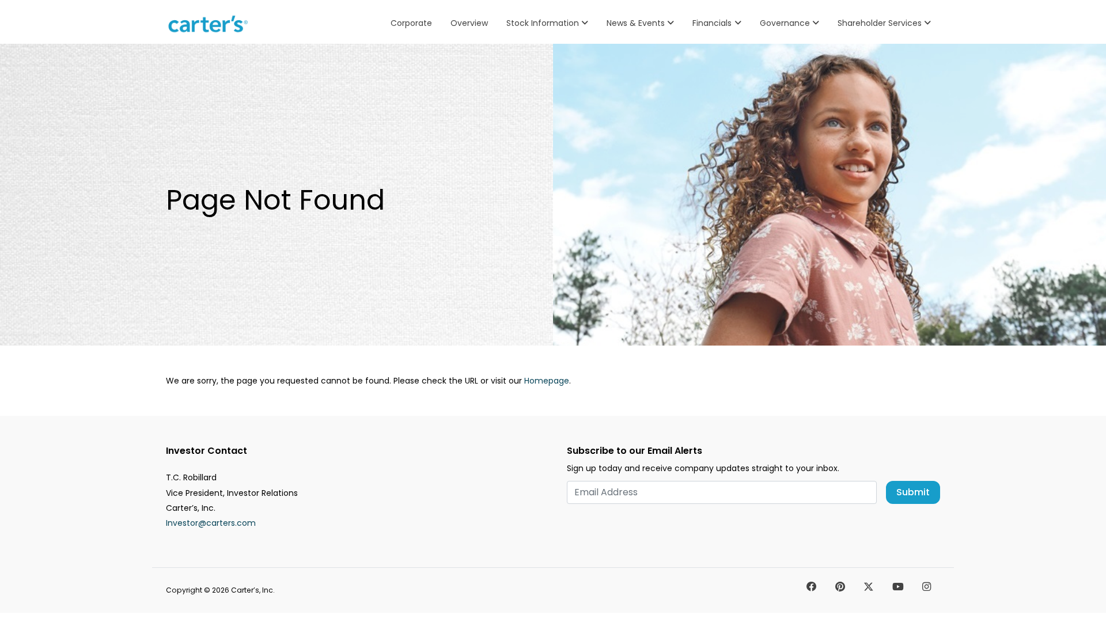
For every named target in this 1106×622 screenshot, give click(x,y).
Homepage (546, 380)
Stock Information (542, 23)
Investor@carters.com (211, 523)
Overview (469, 23)
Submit (913, 492)
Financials (712, 23)
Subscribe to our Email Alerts (634, 450)
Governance (785, 23)
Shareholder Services (880, 23)
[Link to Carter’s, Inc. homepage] (210, 24)
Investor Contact (206, 450)
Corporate (411, 23)
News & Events (636, 23)
